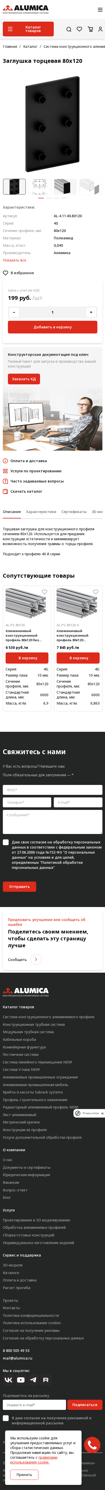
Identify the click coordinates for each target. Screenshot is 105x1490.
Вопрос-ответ (15, 1190)
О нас (7, 1159)
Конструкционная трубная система (34, 1024)
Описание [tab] (12, 511)
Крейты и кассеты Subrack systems (33, 1092)
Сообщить (17, 959)
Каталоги (11, 1272)
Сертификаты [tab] (74, 511)
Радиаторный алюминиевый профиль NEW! (40, 1107)
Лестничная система (20, 1054)
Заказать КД (24, 378)
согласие (38, 842)
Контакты (11, 1307)
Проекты (10, 1300)
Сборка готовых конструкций (28, 1235)
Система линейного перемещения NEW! (37, 1062)
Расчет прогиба (16, 1287)
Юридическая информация (26, 1174)
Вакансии (11, 1182)
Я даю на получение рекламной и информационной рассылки (51, 1420)
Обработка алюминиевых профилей (34, 1227)
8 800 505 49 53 (16, 1350)
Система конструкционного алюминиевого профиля (48, 1016)
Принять (24, 1474)
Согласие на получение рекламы (31, 1330)
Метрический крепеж (21, 1122)
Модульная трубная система (28, 1031)
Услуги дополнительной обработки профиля (42, 1137)
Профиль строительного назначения (35, 1099)
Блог (7, 1197)
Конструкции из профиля (25, 1129)
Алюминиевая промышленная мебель (35, 1084)
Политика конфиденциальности (31, 1315)
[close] (102, 1113)
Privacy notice (91, 1113)
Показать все (14, 260)
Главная (10, 46)
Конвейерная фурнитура (24, 1047)
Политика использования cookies (32, 1322)
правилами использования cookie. (33, 1460)
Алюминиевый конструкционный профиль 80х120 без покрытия (22, 636)
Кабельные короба (19, 1039)
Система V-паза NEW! (21, 1069)
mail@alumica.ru (17, 1358)
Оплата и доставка (19, 1280)
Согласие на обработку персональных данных (43, 1338)
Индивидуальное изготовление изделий (38, 1242)
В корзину (28, 657)
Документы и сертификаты (26, 1167)
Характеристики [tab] (41, 511)
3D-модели (12, 1265)
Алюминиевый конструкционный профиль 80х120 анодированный (72, 636)
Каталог (30, 46)
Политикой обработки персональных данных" (47, 865)
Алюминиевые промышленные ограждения (40, 1077)
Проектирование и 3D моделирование (36, 1220)
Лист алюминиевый (19, 1114)
